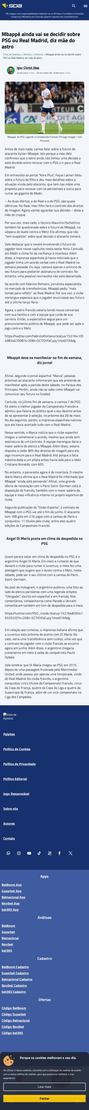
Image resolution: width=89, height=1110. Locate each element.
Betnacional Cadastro (17, 979)
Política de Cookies (16, 749)
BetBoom (8, 925)
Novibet (7, 944)
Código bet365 (12, 1032)
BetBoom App (12, 884)
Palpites (9, 734)
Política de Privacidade (19, 764)
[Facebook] (60, 853)
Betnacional (10, 938)
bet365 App (10, 909)
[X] (70, 853)
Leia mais (44, 1086)
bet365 (7, 950)
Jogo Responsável (16, 794)
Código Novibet (13, 1026)
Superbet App (12, 890)
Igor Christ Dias (28, 67)
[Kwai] (50, 853)
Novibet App (11, 903)
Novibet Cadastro (14, 985)
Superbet (8, 931)
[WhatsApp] (8, 853)
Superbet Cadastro (15, 973)
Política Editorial (15, 779)
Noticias (27, 54)
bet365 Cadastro (14, 991)
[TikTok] (39, 853)
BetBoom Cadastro (15, 966)
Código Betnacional (16, 1020)
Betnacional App (13, 897)
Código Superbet (14, 1014)
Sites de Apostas (12, 54)
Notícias (39, 54)
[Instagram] (19, 853)
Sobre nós (10, 808)
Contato (9, 838)
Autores (9, 823)
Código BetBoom (14, 1008)
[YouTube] (29, 853)
